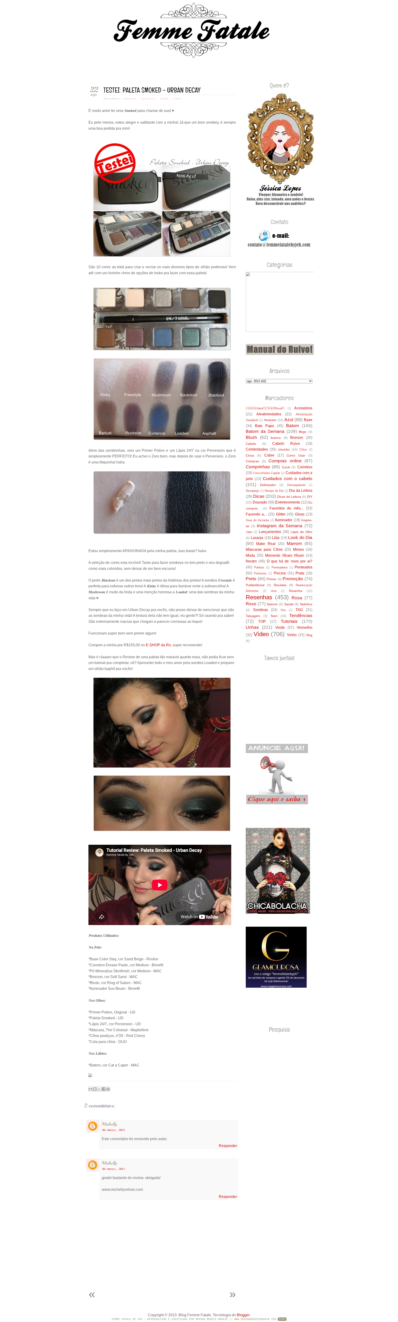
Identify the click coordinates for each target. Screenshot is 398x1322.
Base (308, 420)
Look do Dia (300, 537)
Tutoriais (148, 98)
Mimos (298, 549)
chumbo (284, 449)
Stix (283, 610)
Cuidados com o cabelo (287, 478)
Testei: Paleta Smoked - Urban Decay (152, 90)
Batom (292, 425)
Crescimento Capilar (266, 473)
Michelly (109, 1124)
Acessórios (303, 408)
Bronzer (296, 438)
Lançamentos (270, 532)
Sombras (260, 610)
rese (274, 591)
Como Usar (296, 455)
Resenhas (129, 98)
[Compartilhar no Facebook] (103, 1089)
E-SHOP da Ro (158, 645)
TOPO (282, 1319)
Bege (302, 432)
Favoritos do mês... (286, 508)
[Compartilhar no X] (99, 1089)
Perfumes (260, 573)
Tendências (300, 615)
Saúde (289, 604)
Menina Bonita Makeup (212, 1319)
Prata (300, 573)
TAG (299, 610)
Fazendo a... (256, 514)
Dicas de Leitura (289, 496)
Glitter (281, 514)
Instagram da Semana (279, 525)
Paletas (259, 567)
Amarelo (270, 420)
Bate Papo (264, 426)
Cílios (303, 449)
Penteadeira (279, 567)
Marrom (294, 543)
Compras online (285, 460)
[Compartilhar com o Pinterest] (108, 1089)
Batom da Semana (265, 431)
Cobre (269, 455)
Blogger (243, 1315)
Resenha (295, 591)
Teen (274, 616)
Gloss (299, 514)
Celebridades (257, 449)
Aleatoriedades (268, 414)
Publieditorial (255, 585)
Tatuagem (253, 616)
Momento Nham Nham (284, 555)
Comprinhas (258, 466)
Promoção (293, 578)
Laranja (257, 538)
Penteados (303, 567)
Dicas (258, 496)
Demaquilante (296, 485)
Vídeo (177, 98)
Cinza (250, 455)
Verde (164, 98)
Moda (250, 555)
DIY (309, 496)
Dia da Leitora (300, 490)
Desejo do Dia (274, 490)
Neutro (251, 561)
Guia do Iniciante (257, 520)
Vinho (292, 635)
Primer (271, 579)
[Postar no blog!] (95, 1089)
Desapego (252, 490)
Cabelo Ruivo (286, 444)
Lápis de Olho (301, 532)
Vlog (309, 635)
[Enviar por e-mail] (90, 1089)
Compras (252, 461)
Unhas (252, 627)
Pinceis (280, 573)
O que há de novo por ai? (290, 561)
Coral (286, 467)
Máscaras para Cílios (264, 549)
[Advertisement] (138, 1274)
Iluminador (283, 520)
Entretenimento (287, 502)
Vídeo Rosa (265, 408)
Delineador (268, 485)
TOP (262, 621)
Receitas (280, 585)
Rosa (297, 597)
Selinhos (306, 604)
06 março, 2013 (113, 1130)
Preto (251, 578)
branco (276, 438)
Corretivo (304, 467)
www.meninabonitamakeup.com (255, 1319)
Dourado (260, 502)
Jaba (249, 532)
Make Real (265, 544)
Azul (288, 419)
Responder (228, 1146)
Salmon (272, 604)
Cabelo (251, 444)
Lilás (276, 538)
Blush (251, 437)
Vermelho (304, 627)
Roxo (251, 603)
